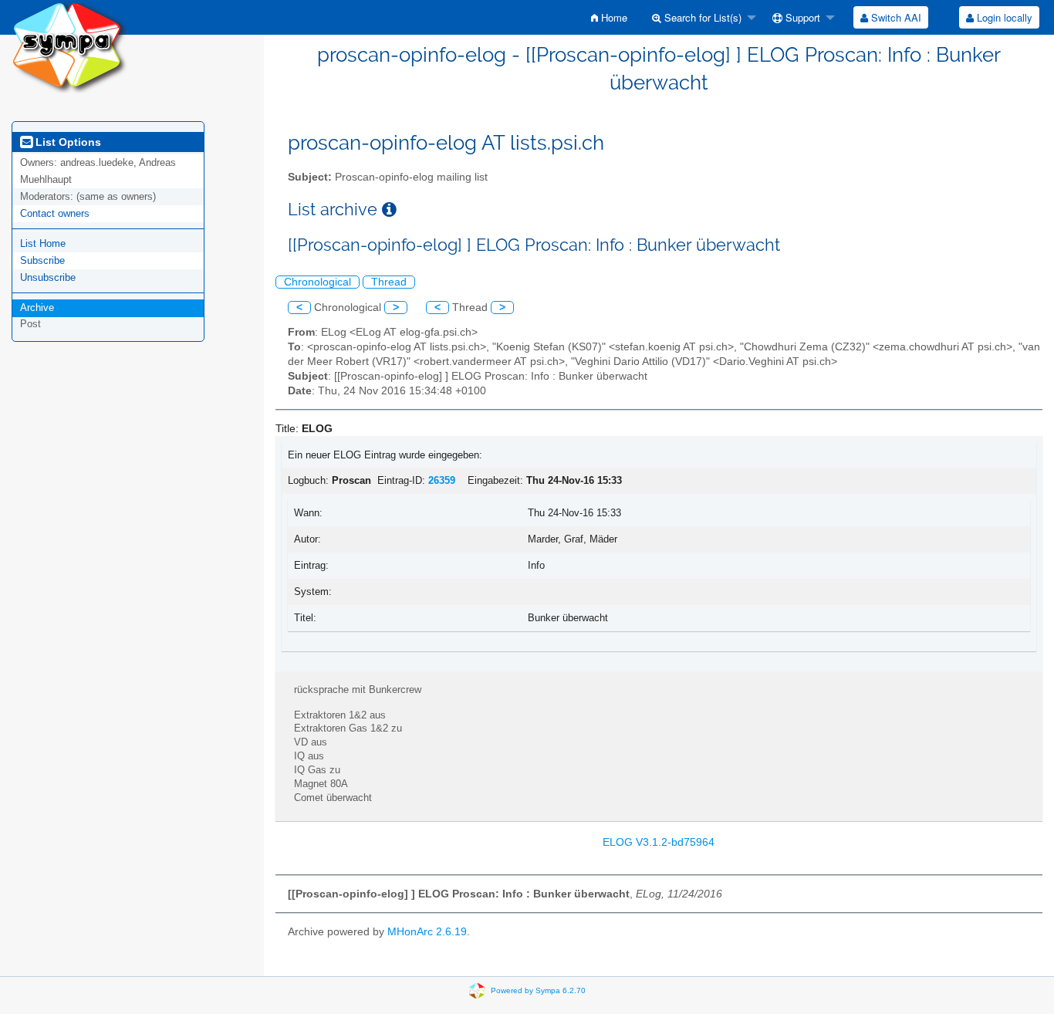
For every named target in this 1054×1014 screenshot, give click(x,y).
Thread (389, 282)
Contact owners (55, 213)
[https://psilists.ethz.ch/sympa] (69, 46)
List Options (66, 142)
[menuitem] (609, 17)
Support (801, 17)
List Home (43, 243)
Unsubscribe (48, 277)
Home (612, 17)
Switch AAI (894, 17)
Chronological (317, 282)
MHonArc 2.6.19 (427, 932)
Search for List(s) (701, 17)
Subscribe (42, 260)
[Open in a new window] (389, 209)
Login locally (1003, 17)
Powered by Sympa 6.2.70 (538, 989)
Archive (37, 307)
